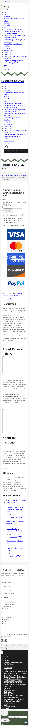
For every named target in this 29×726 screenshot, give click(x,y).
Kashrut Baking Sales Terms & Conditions (15, 685)
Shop (5, 65)
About (5, 12)
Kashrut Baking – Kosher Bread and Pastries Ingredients (15, 678)
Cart (5, 14)
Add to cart (7, 210)
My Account (7, 48)
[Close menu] (2, 652)
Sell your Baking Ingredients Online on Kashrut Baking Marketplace (14, 701)
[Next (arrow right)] (10, 648)
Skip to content (5, 1)
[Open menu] (3, 168)
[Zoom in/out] (4, 645)
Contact (6, 23)
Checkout (7, 17)
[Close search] (5, 713)
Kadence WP (7, 637)
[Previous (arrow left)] (4, 648)
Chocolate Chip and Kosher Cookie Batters (13, 663)
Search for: (4, 717)
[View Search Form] (5, 7)
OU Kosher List (8, 50)
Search (5, 720)
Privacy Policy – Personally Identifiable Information (13, 696)
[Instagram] (6, 641)
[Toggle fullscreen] (10, 645)
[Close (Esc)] (23, 645)
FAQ (5, 27)
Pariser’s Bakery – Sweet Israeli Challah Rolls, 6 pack (15, 510)
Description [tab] (9, 299)
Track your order (9, 67)
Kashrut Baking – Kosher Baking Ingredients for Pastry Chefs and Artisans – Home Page (14, 31)
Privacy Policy (8, 54)
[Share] (16, 645)
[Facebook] (2, 641)
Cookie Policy (8, 25)
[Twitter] (4, 641)
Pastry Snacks (13, 295)
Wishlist (6, 69)
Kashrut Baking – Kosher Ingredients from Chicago (13, 682)
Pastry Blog (7, 52)
